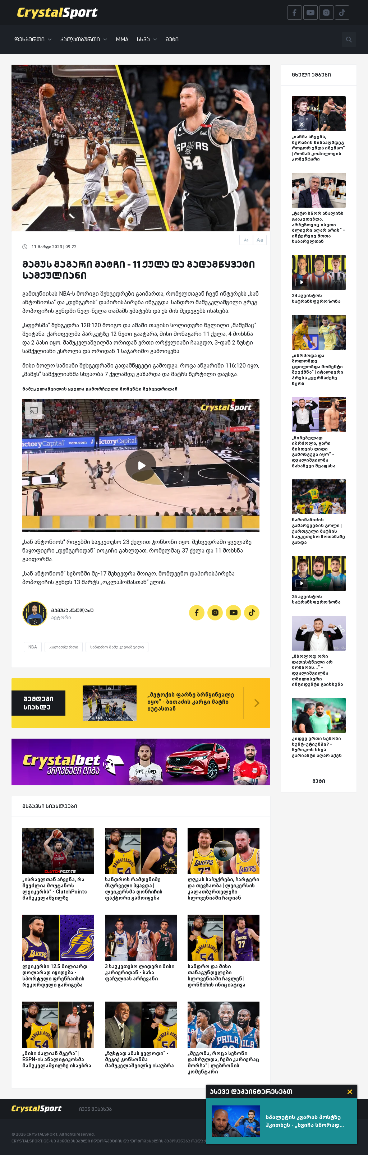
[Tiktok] (251, 612)
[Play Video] (140, 465)
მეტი (172, 39)
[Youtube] (233, 612)
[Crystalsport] (57, 12)
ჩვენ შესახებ (95, 1109)
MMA (122, 39)
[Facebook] (196, 612)
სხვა (143, 39)
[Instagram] (215, 612)
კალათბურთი (80, 39)
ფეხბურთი (29, 39)
